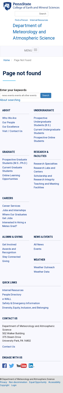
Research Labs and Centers (44, 169)
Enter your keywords (13, 90)
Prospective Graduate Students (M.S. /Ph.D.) (14, 161)
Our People (8, 122)
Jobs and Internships (14, 210)
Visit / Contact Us (12, 131)
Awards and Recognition (9, 250)
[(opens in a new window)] (36, 8)
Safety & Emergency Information (21, 303)
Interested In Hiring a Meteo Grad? (14, 224)
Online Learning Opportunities (11, 177)
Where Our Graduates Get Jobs (14, 216)
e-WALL (6, 298)
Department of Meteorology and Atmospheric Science (34, 32)
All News (39, 244)
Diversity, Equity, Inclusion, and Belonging (25, 307)
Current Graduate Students (12, 169)
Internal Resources (39, 20)
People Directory (11, 294)
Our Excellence (10, 126)
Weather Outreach (44, 267)
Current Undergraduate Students (47, 131)
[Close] (3, 389)
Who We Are (9, 117)
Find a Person (21, 20)
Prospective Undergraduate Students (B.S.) (42, 121)
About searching (10, 100)
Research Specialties (45, 163)
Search (42, 13)
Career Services (11, 205)
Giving (5, 261)
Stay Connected (11, 256)
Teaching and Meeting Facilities (46, 185)
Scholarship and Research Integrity (44, 177)
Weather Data (41, 271)
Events (37, 248)
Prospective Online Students (44, 139)
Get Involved (9, 244)
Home (6, 60)
